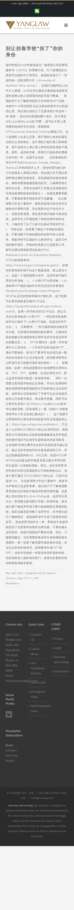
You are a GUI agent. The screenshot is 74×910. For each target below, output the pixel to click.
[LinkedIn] (9, 714)
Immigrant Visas (37, 694)
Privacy (58, 639)
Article (42, 573)
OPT (36, 578)
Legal (57, 648)
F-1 (31, 578)
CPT (26, 578)
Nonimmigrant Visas (37, 708)
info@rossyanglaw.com (21, 681)
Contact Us (36, 637)
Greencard (37, 682)
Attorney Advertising (60, 659)
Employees (60, 671)
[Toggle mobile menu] (66, 25)
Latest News (35, 651)
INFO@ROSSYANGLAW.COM (47, 3)
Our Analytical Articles (37, 668)
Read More (12, 583)
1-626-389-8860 (12, 665)
